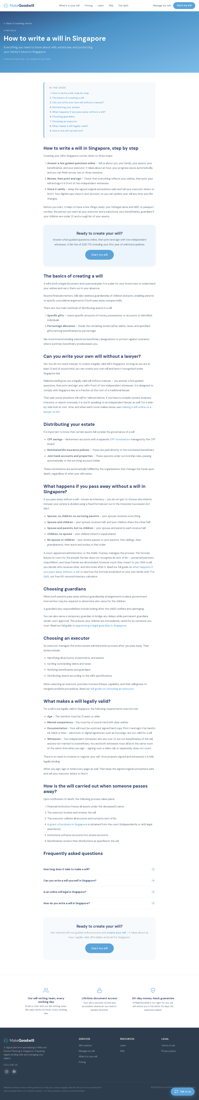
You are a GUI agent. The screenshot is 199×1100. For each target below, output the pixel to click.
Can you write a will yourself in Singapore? (70, 880)
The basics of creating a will (68, 97)
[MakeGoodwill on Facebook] (14, 1072)
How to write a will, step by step (70, 93)
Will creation (85, 1045)
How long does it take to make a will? (67, 869)
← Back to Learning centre (18, 23)
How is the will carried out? (67, 130)
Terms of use (168, 1045)
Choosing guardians (63, 116)
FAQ (111, 5)
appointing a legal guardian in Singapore (101, 625)
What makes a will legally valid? (70, 126)
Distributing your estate (66, 107)
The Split (123, 5)
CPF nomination (120, 439)
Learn (100, 5)
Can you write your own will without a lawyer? (78, 102)
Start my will (184, 5)
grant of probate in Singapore (68, 824)
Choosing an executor (64, 121)
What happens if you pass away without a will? (79, 112)
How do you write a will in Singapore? (67, 903)
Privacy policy (168, 1051)
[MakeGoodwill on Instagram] (7, 1072)
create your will (116, 932)
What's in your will (69, 5)
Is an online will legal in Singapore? (65, 892)
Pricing (89, 5)
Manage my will (162, 5)
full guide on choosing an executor (112, 688)
